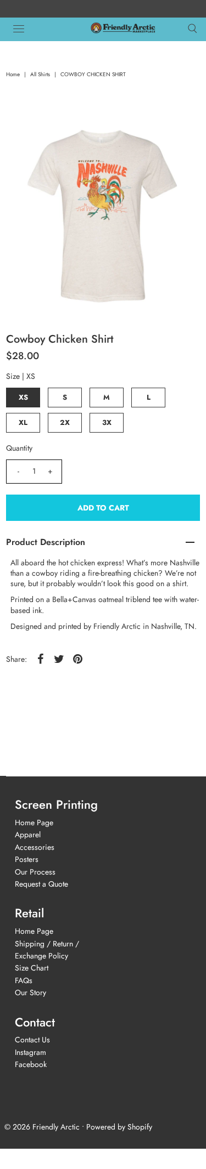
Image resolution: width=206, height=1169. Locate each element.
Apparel (28, 834)
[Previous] (26, 138)
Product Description (45, 542)
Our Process (35, 871)
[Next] (53, 138)
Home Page (34, 822)
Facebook (31, 1064)
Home (13, 74)
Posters (26, 859)
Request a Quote (41, 883)
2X (65, 422)
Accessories (34, 847)
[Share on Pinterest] (77, 658)
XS (23, 397)
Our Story (30, 992)
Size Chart (31, 967)
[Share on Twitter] (59, 658)
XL (23, 422)
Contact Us (32, 1039)
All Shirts (40, 74)
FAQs (23, 980)
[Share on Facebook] (40, 658)
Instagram (30, 1052)
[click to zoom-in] (180, 138)
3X (107, 422)
